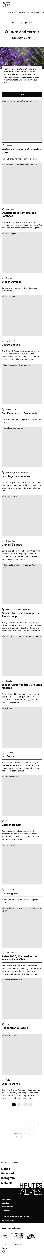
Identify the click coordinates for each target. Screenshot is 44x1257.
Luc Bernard (22, 740)
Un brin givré (22, 874)
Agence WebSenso (3, 1252)
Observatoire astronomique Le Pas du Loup (22, 598)
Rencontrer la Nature (22, 1005)
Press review (7, 1207)
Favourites (23, 12)
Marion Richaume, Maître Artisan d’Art (22, 131)
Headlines (11, 12)
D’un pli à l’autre (22, 528)
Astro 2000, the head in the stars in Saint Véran (22, 942)
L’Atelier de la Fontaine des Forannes (22, 196)
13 (25, 1104)
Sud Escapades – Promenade (22, 394)
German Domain (22, 808)
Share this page (22, 1136)
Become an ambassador (12, 1228)
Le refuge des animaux (22, 460)
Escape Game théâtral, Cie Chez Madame (22, 670)
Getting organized (23, 22)
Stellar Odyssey (22, 262)
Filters (22, 94)
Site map (5, 1248)
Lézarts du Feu (22, 1067)
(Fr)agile (34, 12)
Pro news (6, 1210)
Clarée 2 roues (22, 328)
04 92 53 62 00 (8, 1220)
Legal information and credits (13, 1244)
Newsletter (6, 1203)
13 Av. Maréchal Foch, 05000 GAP (15, 1216)
